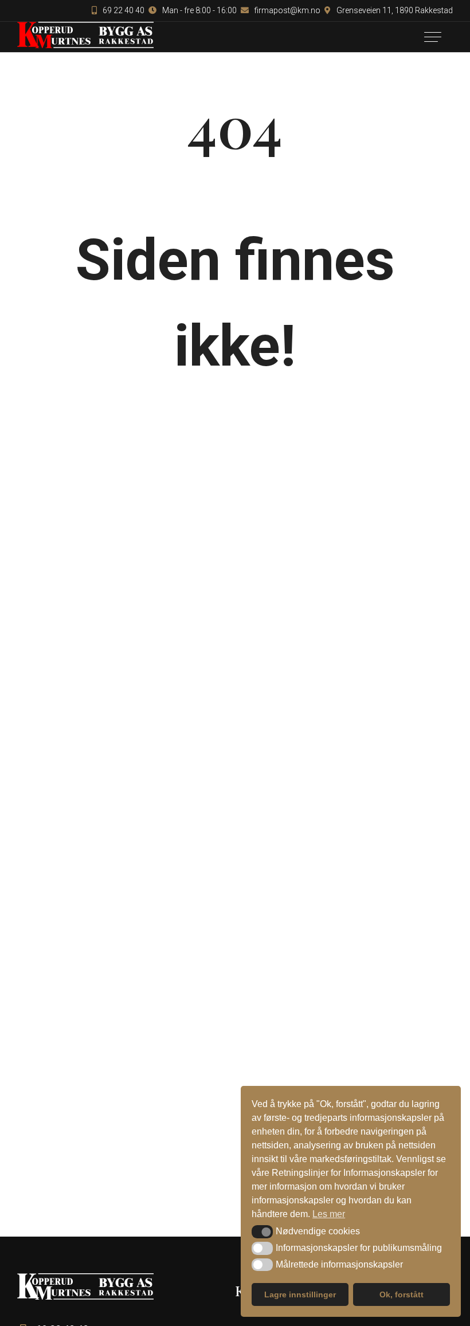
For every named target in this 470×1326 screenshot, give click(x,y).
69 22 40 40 (122, 10)
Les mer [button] (328, 1214)
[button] (262, 1231)
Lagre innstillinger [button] (300, 1294)
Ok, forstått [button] (401, 1294)
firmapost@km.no (286, 10)
